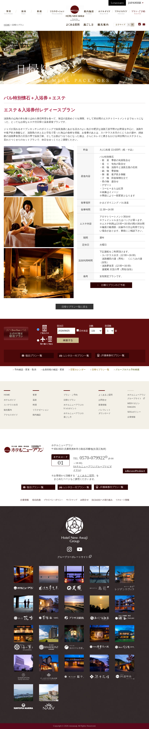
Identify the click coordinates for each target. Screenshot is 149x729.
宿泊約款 (37, 500)
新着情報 (102, 405)
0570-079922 (92, 457)
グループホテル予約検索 (127, 369)
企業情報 (131, 417)
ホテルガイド (10, 400)
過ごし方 (88, 24)
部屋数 (108, 326)
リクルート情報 (122, 500)
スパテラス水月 (11, 405)
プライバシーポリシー (53, 500)
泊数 (91, 326)
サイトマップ (71, 500)
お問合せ (102, 400)
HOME (7, 25)
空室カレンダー (78, 369)
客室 (35, 395)
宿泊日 (60, 326)
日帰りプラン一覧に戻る (75, 306)
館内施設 (37, 415)
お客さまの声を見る (135, 471)
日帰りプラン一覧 (100, 369)
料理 (35, 405)
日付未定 (83, 331)
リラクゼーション (41, 410)
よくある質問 (72, 24)
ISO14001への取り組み (102, 500)
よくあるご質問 (105, 395)
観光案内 (103, 24)
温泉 (35, 400)
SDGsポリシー (134, 412)
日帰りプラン (70, 400)
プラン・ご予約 (71, 395)
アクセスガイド (11, 415)
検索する (68, 340)
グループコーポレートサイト (73, 557)
